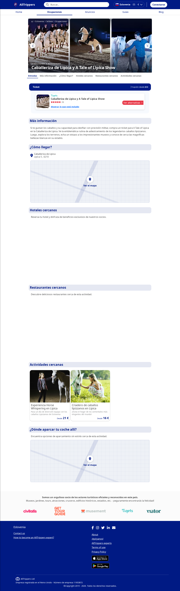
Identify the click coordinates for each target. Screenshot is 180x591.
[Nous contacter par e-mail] (115, 528)
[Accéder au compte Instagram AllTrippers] (98, 528)
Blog (161, 12)
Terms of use (98, 547)
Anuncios (90, 12)
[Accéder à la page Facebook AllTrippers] (94, 528)
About (95, 534)
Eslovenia (39, 21)
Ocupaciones (54, 12)
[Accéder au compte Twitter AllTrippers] (104, 528)
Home (19, 12)
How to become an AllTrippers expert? (34, 537)
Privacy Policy (99, 551)
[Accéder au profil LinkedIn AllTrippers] (109, 528)
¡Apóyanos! (97, 538)
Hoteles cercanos (84, 75)
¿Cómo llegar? (66, 75)
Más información (48, 75)
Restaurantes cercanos (106, 75)
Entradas (32, 75)
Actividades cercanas (131, 75)
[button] (158, 4)
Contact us (19, 533)
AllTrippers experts (102, 543)
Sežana (49, 21)
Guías (125, 12)
